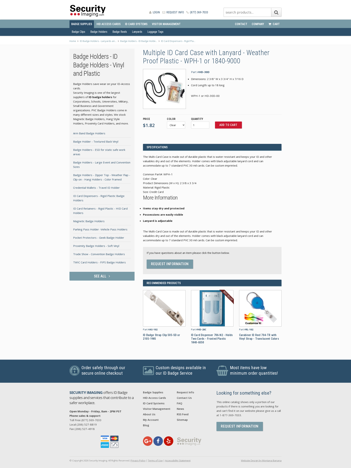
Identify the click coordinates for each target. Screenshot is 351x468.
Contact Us (184, 398)
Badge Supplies (81, 24)
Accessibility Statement (177, 460)
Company (258, 24)
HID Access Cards (109, 24)
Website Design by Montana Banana (261, 460)
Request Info (175, 12)
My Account (151, 420)
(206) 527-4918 (85, 429)
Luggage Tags (155, 31)
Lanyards (137, 31)
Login (156, 12)
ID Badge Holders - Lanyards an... (98, 41)
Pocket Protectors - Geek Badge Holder (98, 237)
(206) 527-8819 (87, 424)
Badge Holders (98, 31)
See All (100, 276)
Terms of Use (155, 460)
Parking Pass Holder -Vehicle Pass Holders (100, 229)
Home (72, 41)
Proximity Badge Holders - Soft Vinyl (96, 246)
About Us (149, 414)
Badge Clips (78, 31)
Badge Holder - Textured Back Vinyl (95, 141)
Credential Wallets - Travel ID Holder (96, 187)
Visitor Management (166, 24)
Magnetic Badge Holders (89, 221)
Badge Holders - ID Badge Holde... (138, 41)
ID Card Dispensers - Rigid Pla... (178, 41)
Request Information (170, 264)
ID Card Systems (136, 24)
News (180, 409)
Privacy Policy (138, 460)
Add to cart (228, 125)
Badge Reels (119, 31)
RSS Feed (182, 414)
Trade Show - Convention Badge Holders (99, 254)
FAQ (179, 403)
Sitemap (182, 420)
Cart (276, 24)
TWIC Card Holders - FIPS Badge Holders (99, 262)
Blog (146, 425)
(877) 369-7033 (198, 12)
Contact (241, 24)
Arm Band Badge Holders (89, 133)
